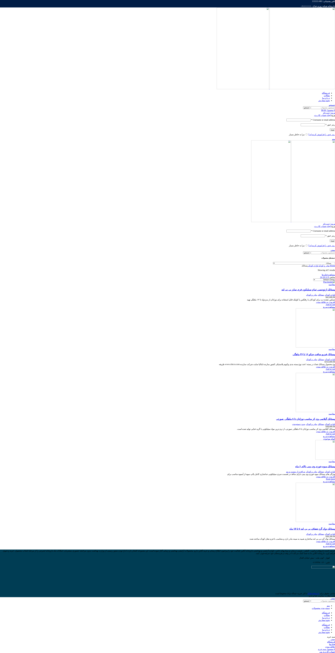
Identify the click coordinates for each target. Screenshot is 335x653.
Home (332, 266)
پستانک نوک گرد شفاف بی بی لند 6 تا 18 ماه (312, 528)
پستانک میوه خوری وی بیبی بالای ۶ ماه (315, 466)
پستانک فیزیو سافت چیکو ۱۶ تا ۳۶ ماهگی (314, 354)
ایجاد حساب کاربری (322, 115)
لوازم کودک (313, 266)
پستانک (321, 295)
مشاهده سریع (329, 307)
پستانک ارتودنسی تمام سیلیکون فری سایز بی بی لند (308, 289)
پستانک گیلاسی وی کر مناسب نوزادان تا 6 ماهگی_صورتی (305, 419)
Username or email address (323, 120)
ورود (332, 130)
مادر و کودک (323, 266)
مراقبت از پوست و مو (295, 472)
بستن (332, 250)
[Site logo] (302, 88)
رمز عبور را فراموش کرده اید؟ (321, 134)
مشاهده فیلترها (328, 275)
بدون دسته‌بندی (298, 424)
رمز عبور (330, 125)
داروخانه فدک (313, 593)
